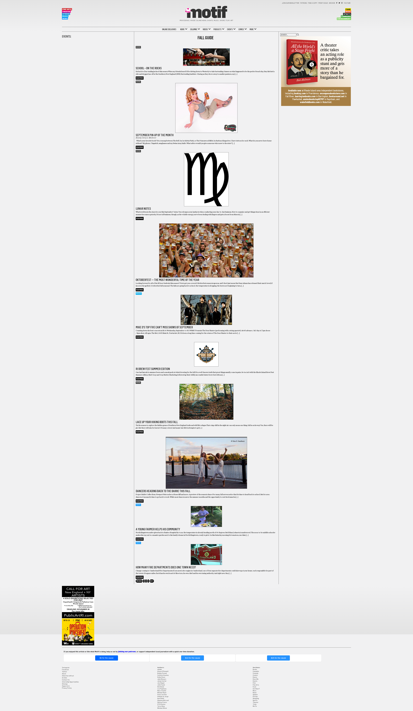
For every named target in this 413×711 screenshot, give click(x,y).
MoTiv (255, 706)
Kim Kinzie (160, 687)
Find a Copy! (312, 3)
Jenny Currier (161, 681)
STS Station (161, 704)
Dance (138, 435)
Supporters (66, 686)
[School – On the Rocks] (206, 56)
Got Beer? (140, 222)
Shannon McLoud (163, 700)
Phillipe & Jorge (162, 696)
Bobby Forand (162, 673)
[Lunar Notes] (206, 176)
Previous (139, 581)
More (252, 29)
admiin (159, 669)
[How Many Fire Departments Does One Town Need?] (206, 552)
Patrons (303, 3)
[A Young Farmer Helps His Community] (206, 514)
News (65, 18)
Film (254, 683)
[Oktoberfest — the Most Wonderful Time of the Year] (206, 247)
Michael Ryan (161, 692)
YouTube (347, 3)
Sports (255, 700)
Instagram (342, 3)
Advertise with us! (68, 676)
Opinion (66, 14)
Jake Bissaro (161, 679)
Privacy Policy (67, 688)
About (64, 674)
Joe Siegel (161, 683)
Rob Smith (160, 698)
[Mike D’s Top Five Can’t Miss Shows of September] (206, 307)
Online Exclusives (169, 29)
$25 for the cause (278, 658)
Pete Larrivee (162, 694)
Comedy (255, 673)
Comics (241, 29)
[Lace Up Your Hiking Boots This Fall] (206, 399)
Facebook (337, 3)
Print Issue (323, 3)
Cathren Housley (163, 675)
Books (255, 669)
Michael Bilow (162, 708)
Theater (66, 11)
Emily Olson (161, 677)
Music (65, 16)
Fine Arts (67, 9)
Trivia (254, 704)
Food (348, 9)
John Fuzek (161, 685)
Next (151, 581)
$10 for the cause (192, 658)
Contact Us (66, 680)
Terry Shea (161, 706)
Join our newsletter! (290, 3)
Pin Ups (255, 696)
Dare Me (255, 679)
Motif (206, 13)
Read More (139, 78)
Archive (332, 3)
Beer (348, 12)
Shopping (256, 698)
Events (230, 29)
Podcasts (217, 29)
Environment (344, 19)
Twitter (339, 3)
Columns (193, 29)
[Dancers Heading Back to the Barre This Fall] (206, 460)
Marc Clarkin (161, 691)
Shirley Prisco (162, 702)
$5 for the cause (106, 658)
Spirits (347, 14)
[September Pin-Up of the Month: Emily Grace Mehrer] (206, 105)
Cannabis (346, 16)
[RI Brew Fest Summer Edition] (206, 352)
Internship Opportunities (70, 682)
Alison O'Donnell (163, 671)
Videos (205, 29)
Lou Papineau (161, 689)
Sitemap (65, 684)
